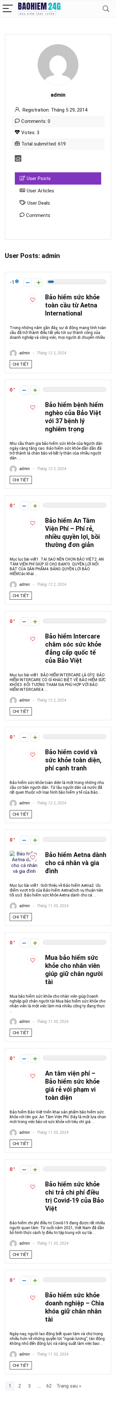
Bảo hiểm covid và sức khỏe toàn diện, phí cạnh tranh (73, 760)
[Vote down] (27, 282)
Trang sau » (68, 1386)
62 (49, 1386)
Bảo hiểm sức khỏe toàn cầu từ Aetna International (72, 305)
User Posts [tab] (39, 178)
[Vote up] (38, 282)
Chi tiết (21, 364)
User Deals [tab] (38, 203)
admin (24, 353)
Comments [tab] (38, 215)
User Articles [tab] (40, 191)
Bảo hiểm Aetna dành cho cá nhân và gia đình (75, 863)
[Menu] (7, 8)
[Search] (106, 8)
